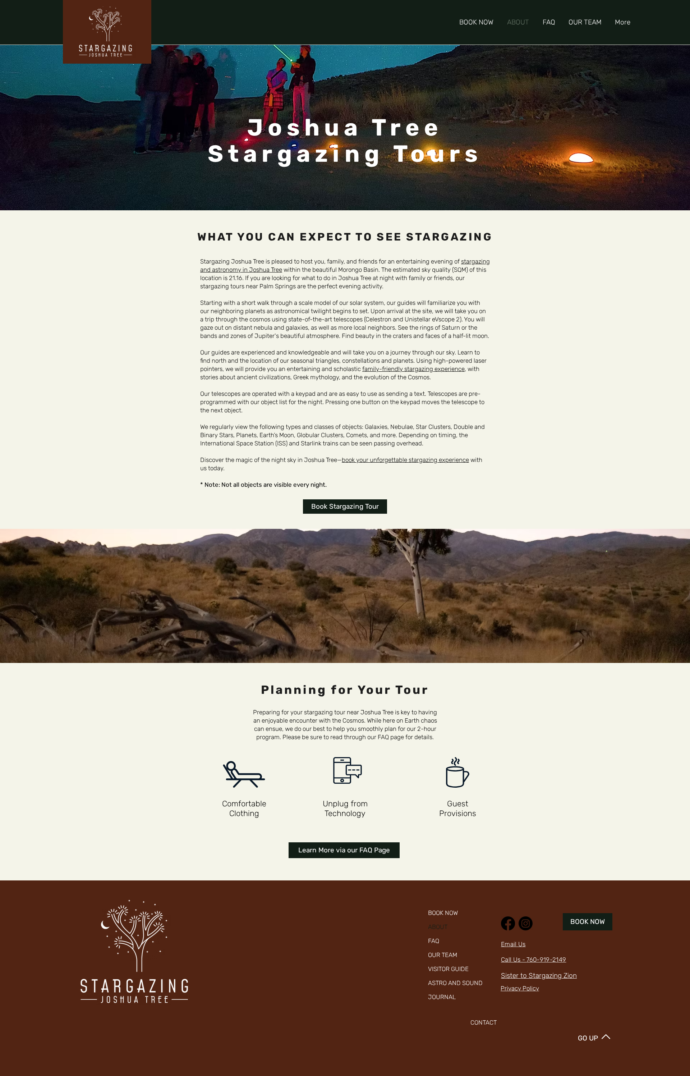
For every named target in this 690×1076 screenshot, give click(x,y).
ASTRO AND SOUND (449, 982)
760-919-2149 (546, 959)
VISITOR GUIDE (448, 968)
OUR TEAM (442, 954)
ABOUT (437, 926)
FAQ (433, 940)
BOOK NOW (443, 912)
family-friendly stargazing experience (413, 368)
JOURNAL (442, 997)
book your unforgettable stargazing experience (405, 459)
